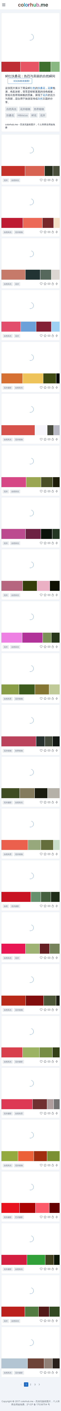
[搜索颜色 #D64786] (13, 482)
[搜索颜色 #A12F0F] (40, 1156)
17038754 (41, 1404)
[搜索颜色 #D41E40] (14, 1260)
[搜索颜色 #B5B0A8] (54, 793)
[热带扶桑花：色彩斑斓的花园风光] (30, 253)
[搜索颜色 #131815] (56, 741)
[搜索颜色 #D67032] (12, 378)
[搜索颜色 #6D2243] (33, 534)
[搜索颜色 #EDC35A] (33, 378)
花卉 (45, 95)
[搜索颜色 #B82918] (13, 1001)
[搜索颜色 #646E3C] (47, 845)
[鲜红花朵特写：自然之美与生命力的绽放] (30, 824)
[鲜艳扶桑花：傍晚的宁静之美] (30, 513)
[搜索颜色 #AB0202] (28, 1208)
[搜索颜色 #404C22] (10, 793)
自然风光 (11, 109)
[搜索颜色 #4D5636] (50, 1001)
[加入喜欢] (41, 180)
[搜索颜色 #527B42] (32, 1312)
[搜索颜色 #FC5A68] (42, 1208)
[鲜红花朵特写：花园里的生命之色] (30, 1290)
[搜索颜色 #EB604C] (14, 845)
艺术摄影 (19, 1217)
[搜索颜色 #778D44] (46, 1052)
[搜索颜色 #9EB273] (33, 949)
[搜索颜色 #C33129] (13, 171)
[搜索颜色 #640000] (54, 1208)
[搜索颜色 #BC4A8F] (13, 534)
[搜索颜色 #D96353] (35, 171)
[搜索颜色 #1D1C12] (58, 1001)
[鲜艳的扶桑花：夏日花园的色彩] (30, 461)
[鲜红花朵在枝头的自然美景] (30, 1342)
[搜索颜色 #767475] (57, 1104)
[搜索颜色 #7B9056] (47, 638)
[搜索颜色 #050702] (58, 378)
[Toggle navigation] (3, 4)
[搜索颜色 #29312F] (40, 741)
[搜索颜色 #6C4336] (36, 1363)
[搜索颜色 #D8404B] (12, 1052)
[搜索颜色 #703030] (40, 1104)
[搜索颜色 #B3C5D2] (14, 1363)
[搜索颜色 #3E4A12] (49, 378)
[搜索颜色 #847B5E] (27, 793)
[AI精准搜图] (56, 180)
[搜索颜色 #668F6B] (36, 897)
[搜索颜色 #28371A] (55, 638)
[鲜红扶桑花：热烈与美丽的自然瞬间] (30, 37)
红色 (32, 88)
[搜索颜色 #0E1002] (55, 586)
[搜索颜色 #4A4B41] (50, 430)
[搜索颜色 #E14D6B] (11, 327)
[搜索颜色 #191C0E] (41, 793)
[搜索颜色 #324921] (54, 1312)
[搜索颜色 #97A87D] (34, 845)
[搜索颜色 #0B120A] (46, 534)
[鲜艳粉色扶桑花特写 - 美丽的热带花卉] (30, 616)
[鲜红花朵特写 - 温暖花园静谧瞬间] (30, 979)
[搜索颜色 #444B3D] (49, 741)
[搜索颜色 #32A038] (36, 1260)
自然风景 (7, 699)
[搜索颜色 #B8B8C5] (57, 430)
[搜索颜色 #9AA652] (33, 482)
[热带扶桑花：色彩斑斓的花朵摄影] (30, 357)
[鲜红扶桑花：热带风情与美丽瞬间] (30, 150)
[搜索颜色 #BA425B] (18, 741)
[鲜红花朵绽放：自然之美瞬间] (30, 1031)
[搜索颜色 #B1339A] (32, 638)
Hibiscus (23, 115)
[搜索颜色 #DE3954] (17, 1104)
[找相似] (49, 180)
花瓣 (50, 88)
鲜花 (33, 115)
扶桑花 (41, 88)
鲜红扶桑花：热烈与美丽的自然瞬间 (30, 76)
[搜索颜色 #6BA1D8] (28, 327)
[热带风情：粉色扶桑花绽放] (30, 564)
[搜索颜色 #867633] (42, 689)
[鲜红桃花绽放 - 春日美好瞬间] (30, 1083)
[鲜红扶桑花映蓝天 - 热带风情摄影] (30, 305)
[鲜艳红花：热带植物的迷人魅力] (30, 720)
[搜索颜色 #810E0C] (35, 1001)
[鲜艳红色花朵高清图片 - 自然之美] (30, 1135)
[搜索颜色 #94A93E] (9, 1156)
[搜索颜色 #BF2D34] (11, 67)
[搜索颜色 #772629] (48, 223)
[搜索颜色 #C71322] (16, 897)
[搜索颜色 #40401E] (49, 1260)
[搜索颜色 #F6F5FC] (41, 430)
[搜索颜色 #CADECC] (56, 845)
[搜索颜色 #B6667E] (12, 586)
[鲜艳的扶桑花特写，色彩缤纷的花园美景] (30, 201)
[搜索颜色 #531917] (44, 1312)
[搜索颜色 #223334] (32, 275)
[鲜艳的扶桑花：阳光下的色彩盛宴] (30, 409)
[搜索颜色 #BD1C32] (12, 223)
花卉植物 (25, 109)
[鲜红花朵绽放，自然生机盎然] (30, 927)
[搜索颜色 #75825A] (55, 949)
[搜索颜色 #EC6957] (33, 223)
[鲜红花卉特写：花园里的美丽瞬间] (30, 875)
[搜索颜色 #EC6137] (26, 1156)
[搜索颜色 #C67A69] (13, 275)
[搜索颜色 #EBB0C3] (43, 586)
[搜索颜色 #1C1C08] (56, 482)
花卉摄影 (7, 388)
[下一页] (39, 1384)
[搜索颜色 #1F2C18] (55, 897)
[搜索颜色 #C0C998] (54, 689)
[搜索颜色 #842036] (43, 327)
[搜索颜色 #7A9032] (53, 1156)
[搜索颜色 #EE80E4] (11, 638)
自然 (40, 98)
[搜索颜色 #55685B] (45, 275)
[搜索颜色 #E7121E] (10, 1208)
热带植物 (39, 109)
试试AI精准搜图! (21, 81)
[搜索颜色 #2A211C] (56, 1363)
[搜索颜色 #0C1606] (57, 1260)
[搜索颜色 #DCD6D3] (55, 275)
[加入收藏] (45, 180)
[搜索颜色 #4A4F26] (47, 482)
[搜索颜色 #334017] (56, 1052)
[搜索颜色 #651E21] (45, 949)
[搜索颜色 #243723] (56, 534)
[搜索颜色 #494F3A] (56, 171)
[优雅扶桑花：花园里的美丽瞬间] (30, 772)
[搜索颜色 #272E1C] (49, 171)
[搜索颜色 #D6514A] (18, 430)
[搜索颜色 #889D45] (10, 689)
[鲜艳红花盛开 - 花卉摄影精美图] (30, 1238)
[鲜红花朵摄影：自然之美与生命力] (30, 668)
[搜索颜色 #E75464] (30, 67)
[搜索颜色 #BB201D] (13, 1312)
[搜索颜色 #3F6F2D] (45, 67)
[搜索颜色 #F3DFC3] (57, 223)
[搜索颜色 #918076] (48, 1363)
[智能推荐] (52, 180)
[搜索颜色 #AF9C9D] (50, 1104)
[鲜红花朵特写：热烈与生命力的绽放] (30, 1187)
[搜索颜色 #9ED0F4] (55, 327)
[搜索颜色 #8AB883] (55, 67)
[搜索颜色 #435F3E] (46, 897)
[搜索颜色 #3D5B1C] (27, 689)
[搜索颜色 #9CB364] (31, 1052)
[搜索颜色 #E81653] (13, 949)
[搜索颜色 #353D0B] (30, 586)
